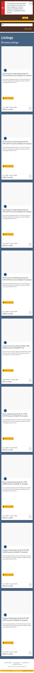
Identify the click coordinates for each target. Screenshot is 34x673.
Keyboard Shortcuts (17, 664)
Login (25, 18)
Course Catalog (7, 662)
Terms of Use (17, 662)
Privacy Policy (25, 662)
